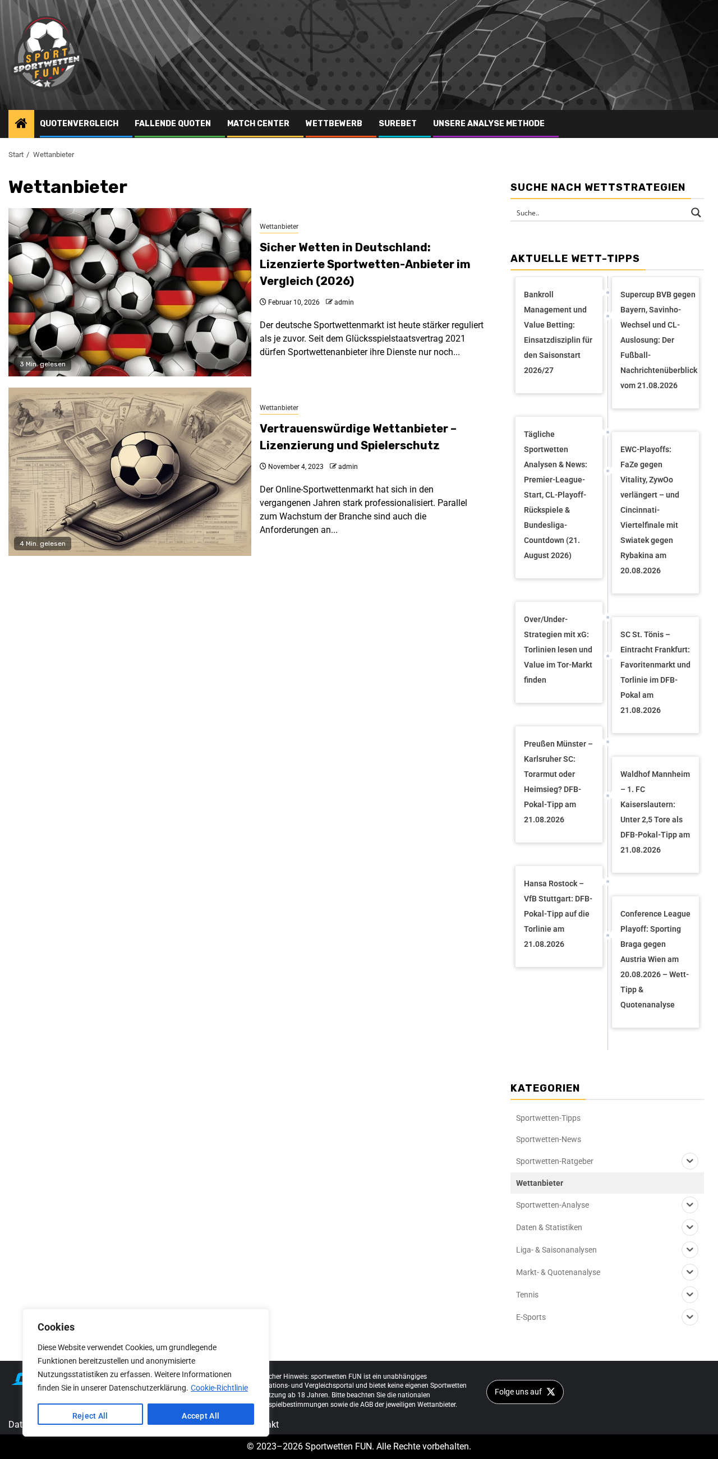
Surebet (398, 123)
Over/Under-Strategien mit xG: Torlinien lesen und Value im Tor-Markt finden (558, 649)
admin (344, 302)
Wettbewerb (334, 123)
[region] (145, 1373)
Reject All (90, 1415)
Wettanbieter (279, 227)
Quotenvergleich (79, 123)
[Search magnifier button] (696, 212)
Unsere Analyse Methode (489, 123)
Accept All (200, 1415)
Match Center (258, 123)
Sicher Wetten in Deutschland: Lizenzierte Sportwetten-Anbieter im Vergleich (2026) (365, 264)
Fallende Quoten (173, 123)
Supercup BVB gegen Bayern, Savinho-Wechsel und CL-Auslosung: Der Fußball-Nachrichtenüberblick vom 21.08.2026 (658, 340)
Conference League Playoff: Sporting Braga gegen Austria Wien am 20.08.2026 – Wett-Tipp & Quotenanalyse (655, 959)
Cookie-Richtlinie (219, 1387)
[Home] (21, 124)
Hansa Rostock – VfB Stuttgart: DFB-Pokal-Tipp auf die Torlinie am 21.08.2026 (558, 914)
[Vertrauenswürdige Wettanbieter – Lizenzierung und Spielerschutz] (129, 472)
